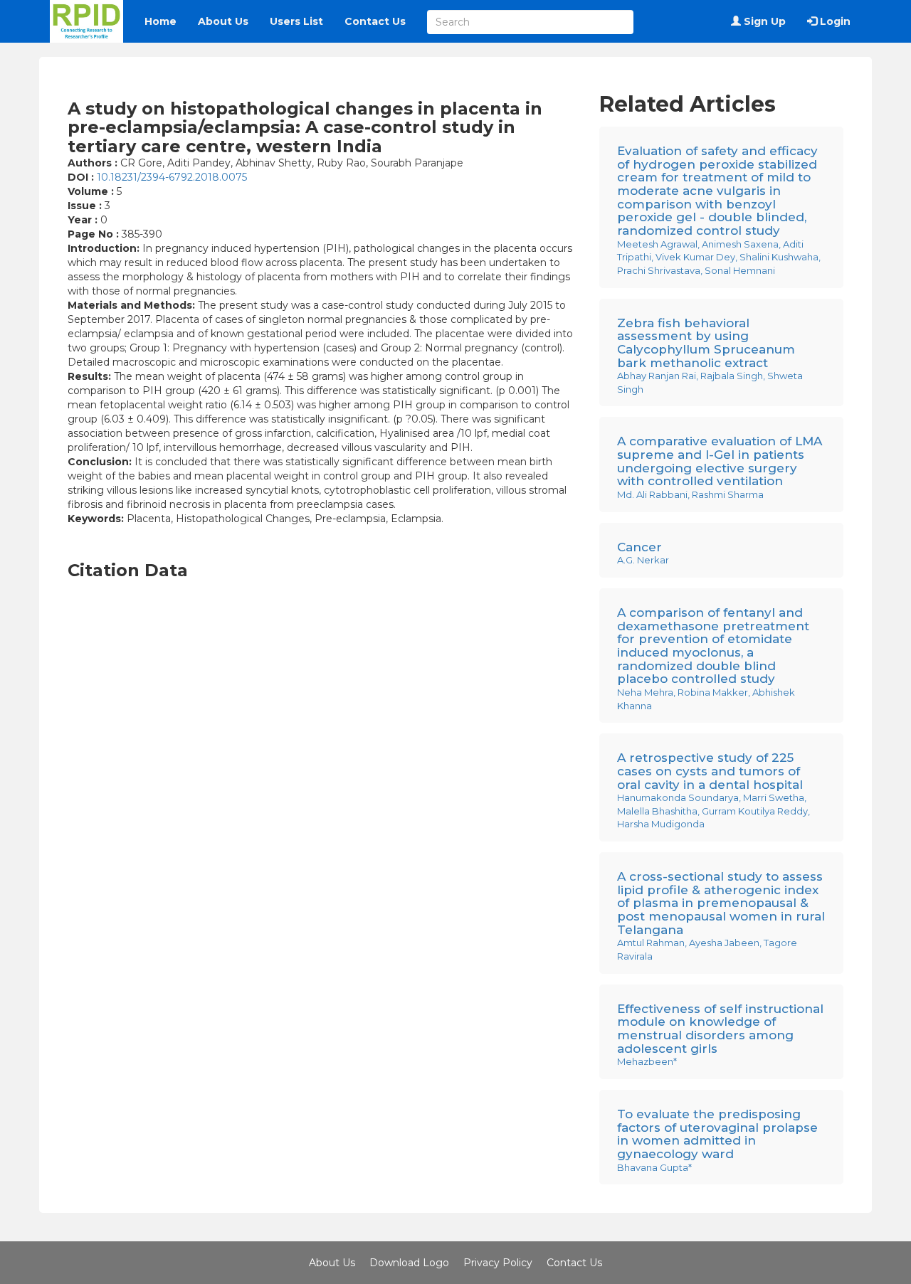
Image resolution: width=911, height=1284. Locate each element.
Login (834, 21)
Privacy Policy (497, 1262)
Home (160, 21)
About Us (223, 21)
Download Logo (409, 1262)
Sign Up (763, 21)
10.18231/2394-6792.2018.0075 (172, 177)
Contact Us (375, 21)
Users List (296, 21)
